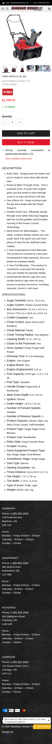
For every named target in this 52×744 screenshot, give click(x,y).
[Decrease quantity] (5, 122)
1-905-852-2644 (19, 662)
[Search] (8, 8)
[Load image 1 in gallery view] (26, 38)
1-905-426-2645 (19, 612)
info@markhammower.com (19, 3)
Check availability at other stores (18, 158)
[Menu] (3, 8)
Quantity (7, 116)
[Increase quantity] (20, 122)
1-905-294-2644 (19, 513)
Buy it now (26, 142)
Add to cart (26, 133)
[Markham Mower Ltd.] (27, 9)
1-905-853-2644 (19, 563)
